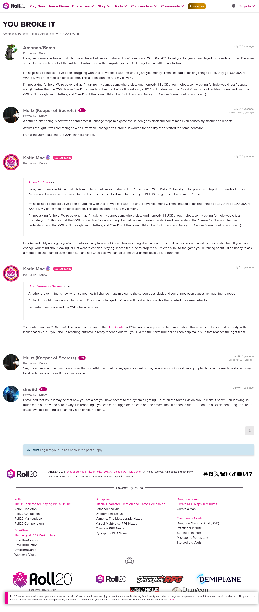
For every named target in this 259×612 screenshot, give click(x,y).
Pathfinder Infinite (189, 528)
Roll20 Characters (27, 513)
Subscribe (198, 6)
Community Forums (15, 34)
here (171, 599)
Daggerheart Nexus (109, 513)
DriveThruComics (26, 540)
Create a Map (186, 509)
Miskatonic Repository (192, 537)
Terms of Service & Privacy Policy (83, 471)
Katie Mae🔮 (37, 157)
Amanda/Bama (39, 47)
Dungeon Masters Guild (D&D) (198, 523)
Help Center (116, 327)
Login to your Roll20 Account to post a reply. (71, 450)
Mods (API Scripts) (43, 34)
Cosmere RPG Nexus (110, 528)
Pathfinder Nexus (107, 509)
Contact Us (120, 471)
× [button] (255, 596)
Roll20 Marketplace (28, 518)
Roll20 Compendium (29, 523)
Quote (43, 53)
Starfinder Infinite (189, 532)
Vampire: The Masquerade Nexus (119, 518)
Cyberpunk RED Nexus (111, 533)
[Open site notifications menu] (233, 6)
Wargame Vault (25, 554)
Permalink (30, 53)
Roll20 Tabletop (25, 509)
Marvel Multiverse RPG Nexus (116, 523)
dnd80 (30, 389)
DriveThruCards (25, 549)
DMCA (108, 471)
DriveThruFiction (26, 545)
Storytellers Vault (189, 542)
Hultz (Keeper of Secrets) (50, 110)
